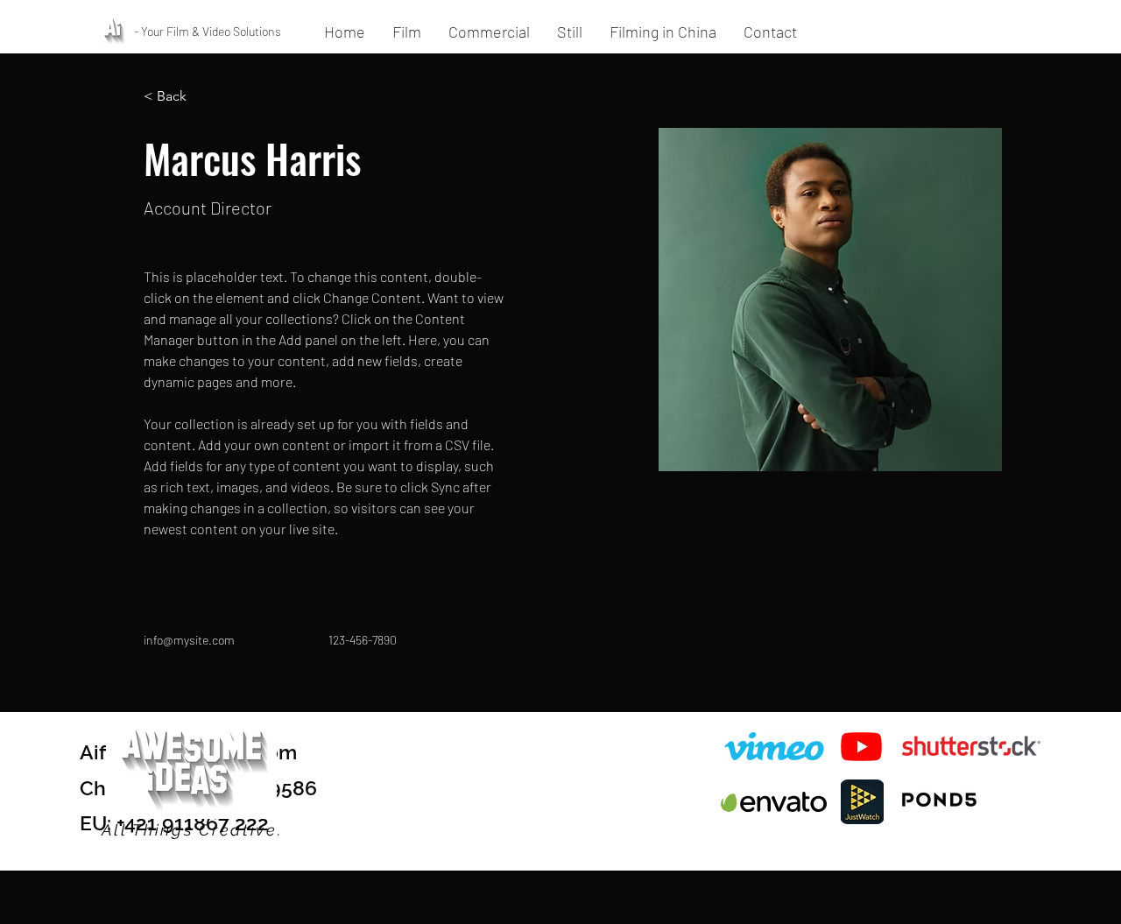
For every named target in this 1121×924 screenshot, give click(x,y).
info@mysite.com (189, 639)
